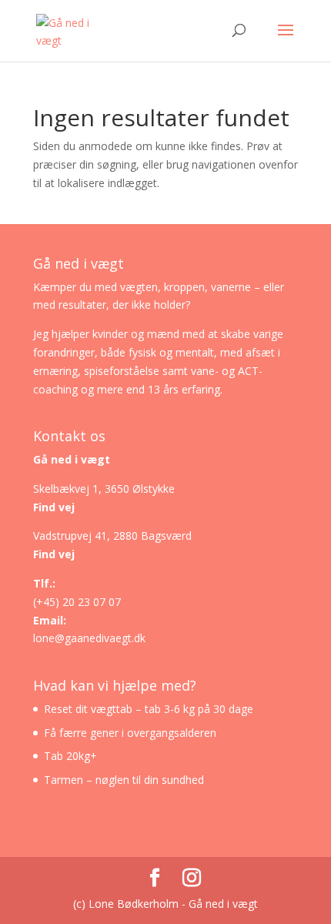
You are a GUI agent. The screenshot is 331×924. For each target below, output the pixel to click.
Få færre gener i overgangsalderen (130, 732)
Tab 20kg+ (70, 755)
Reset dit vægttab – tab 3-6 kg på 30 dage (148, 708)
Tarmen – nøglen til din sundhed (124, 779)
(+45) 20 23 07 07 (77, 601)
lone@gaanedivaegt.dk (89, 638)
